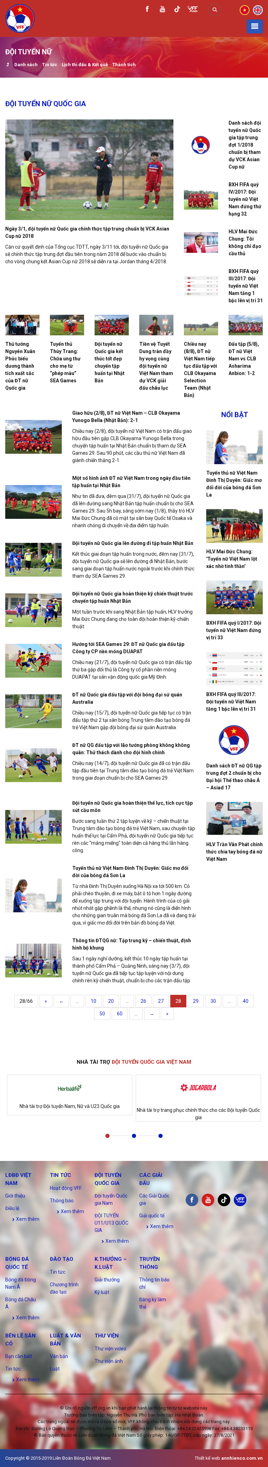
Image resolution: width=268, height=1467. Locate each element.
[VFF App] (192, 10)
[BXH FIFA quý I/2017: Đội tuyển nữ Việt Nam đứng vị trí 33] (234, 597)
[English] (258, 9)
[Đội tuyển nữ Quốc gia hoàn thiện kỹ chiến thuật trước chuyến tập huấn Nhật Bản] (33, 610)
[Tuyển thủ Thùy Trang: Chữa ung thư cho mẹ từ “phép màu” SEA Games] (67, 325)
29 (196, 1001)
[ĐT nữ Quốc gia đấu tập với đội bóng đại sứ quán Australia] (33, 711)
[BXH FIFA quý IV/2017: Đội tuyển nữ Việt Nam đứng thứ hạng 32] (201, 199)
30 (213, 1001)
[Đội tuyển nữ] (7, 65)
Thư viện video (110, 1348)
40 (245, 1001)
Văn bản (59, 1356)
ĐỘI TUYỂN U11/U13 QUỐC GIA (111, 1223)
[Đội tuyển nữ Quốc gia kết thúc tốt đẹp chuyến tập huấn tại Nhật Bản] (112, 325)
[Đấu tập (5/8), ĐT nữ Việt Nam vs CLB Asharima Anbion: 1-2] (246, 325)
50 (102, 1013)
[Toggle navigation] (255, 26)
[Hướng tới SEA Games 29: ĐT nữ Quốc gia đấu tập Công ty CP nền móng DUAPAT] (33, 661)
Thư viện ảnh (109, 1361)
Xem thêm (27, 1219)
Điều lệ (12, 1208)
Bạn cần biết (18, 1356)
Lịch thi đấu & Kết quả (85, 64)
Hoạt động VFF (66, 1188)
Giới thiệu (15, 1196)
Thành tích (124, 64)
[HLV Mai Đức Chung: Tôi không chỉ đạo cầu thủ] (201, 242)
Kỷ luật (102, 1292)
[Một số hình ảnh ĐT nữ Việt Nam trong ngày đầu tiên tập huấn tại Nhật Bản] (33, 502)
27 (161, 1001)
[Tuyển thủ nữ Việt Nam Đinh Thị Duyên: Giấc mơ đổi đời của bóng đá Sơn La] (33, 895)
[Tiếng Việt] (245, 9)
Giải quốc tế (151, 1215)
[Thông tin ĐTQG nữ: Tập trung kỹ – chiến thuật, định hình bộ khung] (33, 960)
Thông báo (62, 1200)
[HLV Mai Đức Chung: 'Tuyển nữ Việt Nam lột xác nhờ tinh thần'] (234, 526)
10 (93, 1001)
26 (143, 1001)
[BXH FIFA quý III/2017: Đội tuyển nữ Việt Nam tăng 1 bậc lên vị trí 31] (201, 286)
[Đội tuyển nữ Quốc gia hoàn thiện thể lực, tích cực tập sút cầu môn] (33, 827)
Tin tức (49, 64)
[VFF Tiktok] (177, 10)
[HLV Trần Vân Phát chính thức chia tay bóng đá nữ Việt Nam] (234, 819)
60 (119, 1013)
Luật (55, 1369)
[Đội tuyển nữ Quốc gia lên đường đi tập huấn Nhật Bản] (33, 560)
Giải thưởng (107, 1279)
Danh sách (26, 64)
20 (111, 1001)
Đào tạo (61, 1259)
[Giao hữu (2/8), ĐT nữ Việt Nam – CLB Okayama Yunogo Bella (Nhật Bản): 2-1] (33, 437)
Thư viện (107, 1336)
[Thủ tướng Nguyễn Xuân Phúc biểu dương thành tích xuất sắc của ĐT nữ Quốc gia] (22, 325)
